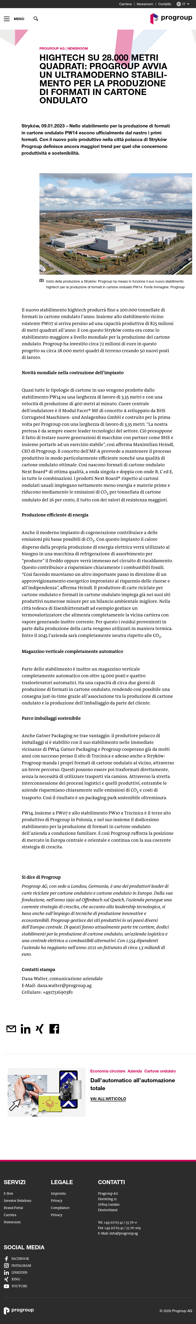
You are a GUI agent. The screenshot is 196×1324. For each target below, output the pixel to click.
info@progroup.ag (123, 1233)
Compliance (60, 1208)
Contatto (164, 4)
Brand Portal (13, 1208)
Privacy (56, 1200)
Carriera (125, 4)
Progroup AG (52, 48)
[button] (14, 19)
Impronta (58, 1193)
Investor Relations (17, 1200)
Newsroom (145, 4)
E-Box (8, 1193)
